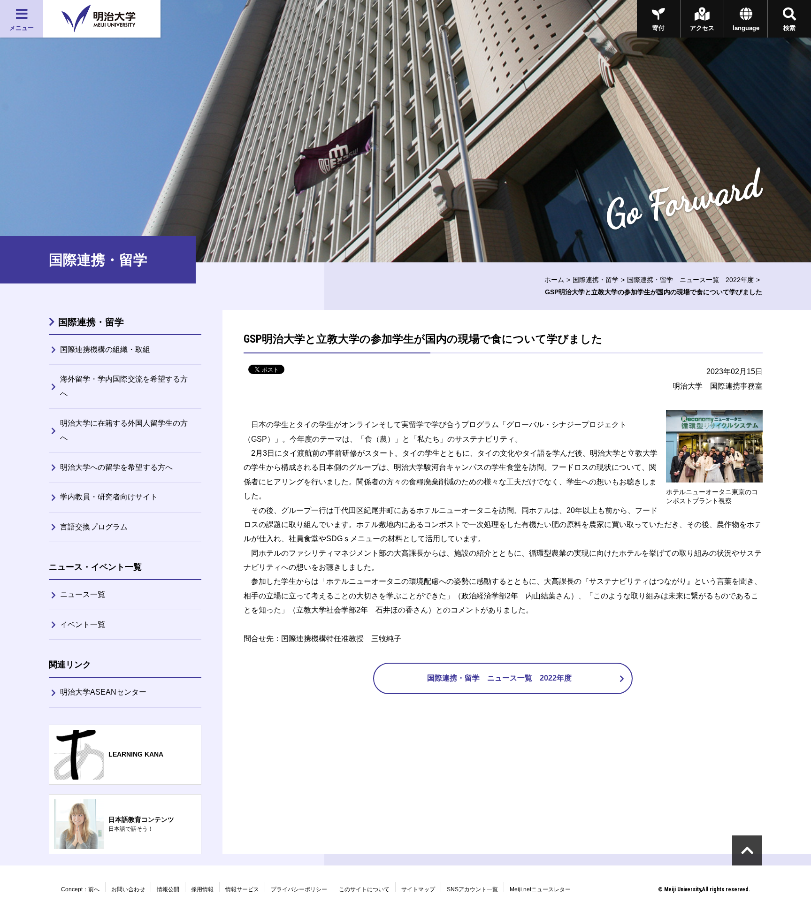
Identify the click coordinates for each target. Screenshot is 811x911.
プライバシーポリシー (299, 889)
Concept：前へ (80, 889)
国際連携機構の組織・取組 (105, 349)
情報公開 (168, 889)
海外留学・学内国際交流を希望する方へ (124, 386)
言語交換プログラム (94, 527)
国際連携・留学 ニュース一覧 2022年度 (690, 279)
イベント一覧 (82, 624)
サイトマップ (418, 889)
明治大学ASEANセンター (103, 692)
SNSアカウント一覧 (472, 889)
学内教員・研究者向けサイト (109, 497)
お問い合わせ (128, 889)
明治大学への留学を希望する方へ (116, 467)
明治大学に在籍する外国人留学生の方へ (124, 430)
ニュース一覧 (82, 594)
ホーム (554, 279)
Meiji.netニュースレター (540, 889)
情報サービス (242, 889)
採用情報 (202, 889)
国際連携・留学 (596, 279)
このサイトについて (364, 889)
